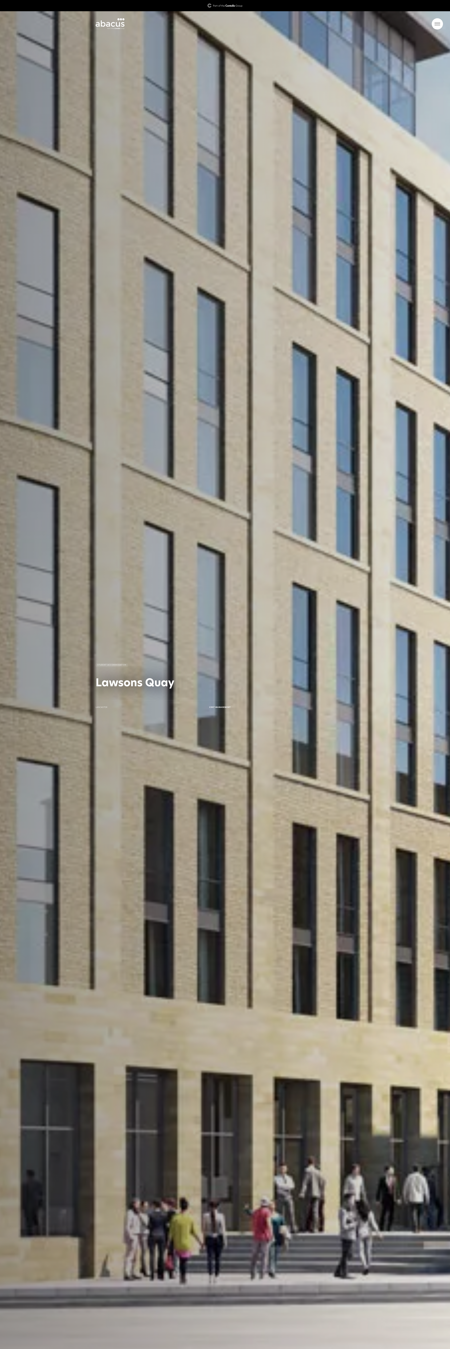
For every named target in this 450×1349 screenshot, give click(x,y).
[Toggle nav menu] (437, 24)
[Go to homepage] (225, 24)
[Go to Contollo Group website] (225, 5)
